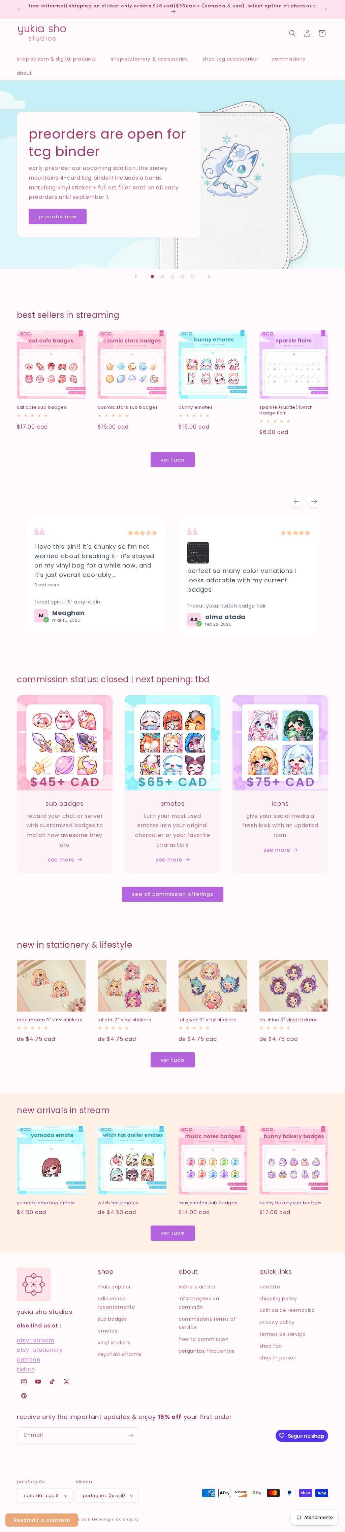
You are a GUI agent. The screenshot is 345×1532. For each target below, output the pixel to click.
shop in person (277, 1357)
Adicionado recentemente (116, 1302)
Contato (269, 1286)
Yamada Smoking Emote (46, 1203)
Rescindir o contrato (41, 1520)
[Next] (314, 502)
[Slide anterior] (135, 276)
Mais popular (114, 1286)
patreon (28, 1359)
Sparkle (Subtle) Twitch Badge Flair (286, 410)
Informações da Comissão (199, 1302)
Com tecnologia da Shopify (110, 1519)
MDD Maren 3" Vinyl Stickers (49, 1020)
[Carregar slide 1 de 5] (152, 276)
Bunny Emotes (196, 407)
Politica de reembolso (287, 1310)
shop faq (270, 1346)
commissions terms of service (207, 1323)
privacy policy (276, 1322)
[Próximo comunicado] (325, 9)
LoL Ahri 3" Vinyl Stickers (124, 1020)
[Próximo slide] (209, 276)
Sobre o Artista (197, 1286)
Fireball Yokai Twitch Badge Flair (226, 606)
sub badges (112, 1319)
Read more (46, 585)
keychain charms (120, 1354)
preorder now (57, 216)
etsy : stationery (40, 1350)
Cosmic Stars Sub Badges (128, 407)
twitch (26, 1369)
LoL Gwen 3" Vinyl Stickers (207, 1020)
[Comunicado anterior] (19, 9)
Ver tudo (173, 459)
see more (61, 860)
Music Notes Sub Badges (208, 1203)
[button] (60, 59)
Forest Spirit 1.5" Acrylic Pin (67, 601)
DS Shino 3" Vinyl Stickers (288, 1020)
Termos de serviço (282, 1334)
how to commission (203, 1339)
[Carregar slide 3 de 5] (172, 276)
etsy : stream (35, 1340)
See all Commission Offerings (172, 894)
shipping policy (278, 1298)
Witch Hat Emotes (118, 1203)
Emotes (108, 1330)
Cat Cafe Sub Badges (41, 407)
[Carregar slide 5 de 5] (193, 276)
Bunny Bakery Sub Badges (290, 1203)
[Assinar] (130, 1435)
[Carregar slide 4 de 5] (183, 276)
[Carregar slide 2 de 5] (162, 276)
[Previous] (296, 502)
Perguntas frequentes (206, 1351)
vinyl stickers (114, 1342)
